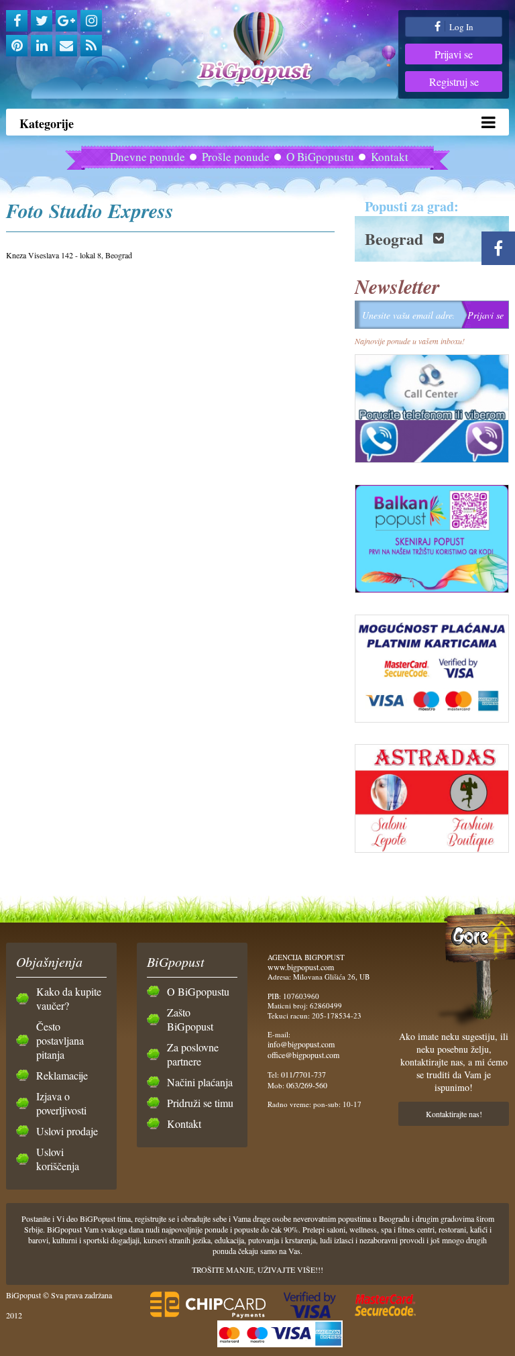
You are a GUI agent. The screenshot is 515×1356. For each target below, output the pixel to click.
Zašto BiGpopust (190, 1019)
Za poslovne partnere (193, 1054)
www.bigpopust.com (301, 966)
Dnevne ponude (147, 156)
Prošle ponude (236, 156)
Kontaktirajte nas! (454, 1113)
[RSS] (91, 45)
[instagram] (91, 21)
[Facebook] (16, 21)
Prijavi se (454, 54)
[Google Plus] (66, 21)
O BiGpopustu (320, 156)
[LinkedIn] (41, 45)
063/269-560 (306, 1085)
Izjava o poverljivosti (61, 1103)
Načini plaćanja (200, 1082)
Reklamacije (62, 1075)
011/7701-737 (303, 1074)
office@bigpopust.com (303, 1054)
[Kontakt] (66, 45)
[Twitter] (41, 21)
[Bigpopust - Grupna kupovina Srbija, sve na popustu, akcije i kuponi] (257, 48)
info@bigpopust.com (301, 1044)
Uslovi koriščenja (57, 1159)
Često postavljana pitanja (60, 1040)
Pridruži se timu (200, 1103)
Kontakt (389, 156)
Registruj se (454, 81)
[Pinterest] (16, 45)
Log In (460, 27)
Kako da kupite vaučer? (68, 998)
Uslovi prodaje (67, 1131)
